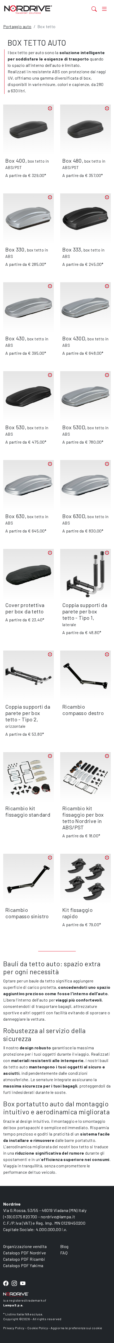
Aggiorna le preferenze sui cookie (76, 1328)
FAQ (64, 1252)
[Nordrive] (38, 9)
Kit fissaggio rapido (77, 913)
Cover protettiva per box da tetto (24, 608)
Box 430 (15, 338)
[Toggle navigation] (104, 8)
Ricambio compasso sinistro (27, 913)
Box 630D (73, 516)
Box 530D (73, 427)
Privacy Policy (14, 1328)
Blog (64, 1246)
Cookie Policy (37, 1328)
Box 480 (72, 160)
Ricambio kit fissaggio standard (27, 811)
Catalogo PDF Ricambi (24, 1259)
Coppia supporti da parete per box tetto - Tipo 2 (27, 712)
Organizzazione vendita (25, 1246)
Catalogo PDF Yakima (23, 1265)
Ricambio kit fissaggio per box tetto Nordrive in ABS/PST (83, 817)
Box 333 (71, 249)
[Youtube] (22, 1283)
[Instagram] (14, 1283)
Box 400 (15, 160)
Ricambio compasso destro (83, 709)
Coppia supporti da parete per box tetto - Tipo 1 (84, 611)
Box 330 (15, 249)
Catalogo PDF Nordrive (24, 1252)
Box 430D (73, 338)
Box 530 (15, 427)
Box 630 (15, 516)
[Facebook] (5, 1283)
